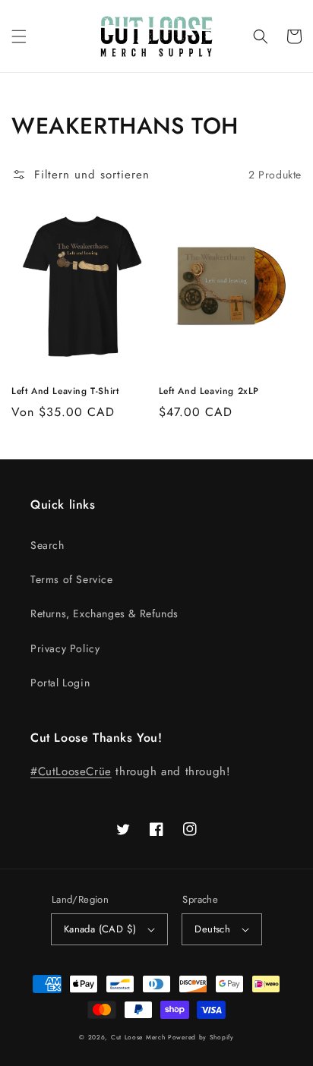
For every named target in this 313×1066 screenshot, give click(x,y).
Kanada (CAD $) (100, 929)
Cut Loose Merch (138, 1037)
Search (47, 545)
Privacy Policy (65, 648)
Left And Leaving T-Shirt (65, 391)
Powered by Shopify (201, 1037)
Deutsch (212, 929)
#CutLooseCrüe (71, 771)
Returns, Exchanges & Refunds (104, 613)
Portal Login (60, 682)
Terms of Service (71, 579)
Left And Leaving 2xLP (209, 391)
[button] (19, 36)
